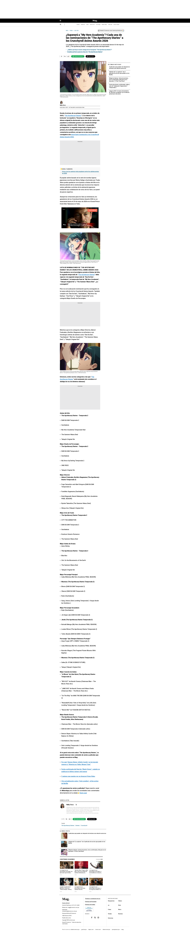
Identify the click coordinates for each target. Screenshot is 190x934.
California (83, 24)
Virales (110, 913)
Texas (87, 24)
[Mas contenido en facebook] (91, 917)
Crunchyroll (84, 825)
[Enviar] (60, 24)
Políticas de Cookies (90, 904)
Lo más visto (65, 831)
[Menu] (61, 20)
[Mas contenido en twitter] (95, 917)
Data (119, 905)
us (108, 905)
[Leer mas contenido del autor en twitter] (76, 804)
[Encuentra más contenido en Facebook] (61, 56)
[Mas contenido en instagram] (98, 917)
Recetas (120, 913)
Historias (110, 918)
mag (122, 929)
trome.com (98, 929)
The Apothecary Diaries (67, 825)
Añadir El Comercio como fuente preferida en (111, 30)
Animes (77, 825)
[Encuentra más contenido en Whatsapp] (68, 56)
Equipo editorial (65, 903)
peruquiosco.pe (116, 929)
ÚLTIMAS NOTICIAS (114, 64)
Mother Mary (104, 24)
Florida (78, 24)
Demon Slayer (116, 24)
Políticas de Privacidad (90, 901)
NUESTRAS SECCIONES (113, 898)
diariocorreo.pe (106, 929)
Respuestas (111, 901)
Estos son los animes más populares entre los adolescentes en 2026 (80, 172)
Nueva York (92, 24)
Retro (119, 909)
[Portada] (65, 901)
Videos (120, 901)
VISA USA (110, 24)
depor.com (91, 929)
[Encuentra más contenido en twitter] (65, 56)
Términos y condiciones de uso (92, 898)
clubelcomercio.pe (75, 929)
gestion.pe (84, 929)
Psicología (98, 24)
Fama (109, 909)
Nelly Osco (63, 105)
